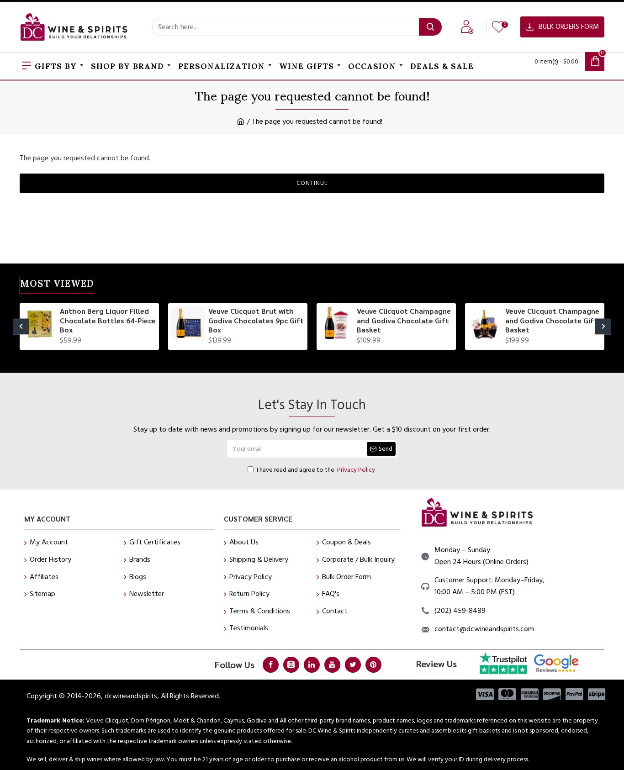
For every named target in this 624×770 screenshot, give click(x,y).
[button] (21, 326)
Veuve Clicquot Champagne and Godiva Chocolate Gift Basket (404, 320)
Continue (312, 183)
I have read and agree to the (316, 470)
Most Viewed (57, 285)
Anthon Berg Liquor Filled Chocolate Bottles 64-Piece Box (108, 320)
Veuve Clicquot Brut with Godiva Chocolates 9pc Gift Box (256, 320)
